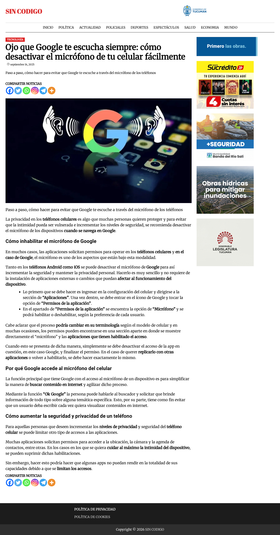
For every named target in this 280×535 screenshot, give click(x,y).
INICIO (48, 27)
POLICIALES (115, 27)
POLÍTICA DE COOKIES (92, 517)
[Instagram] (35, 90)
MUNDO (230, 27)
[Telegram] (43, 90)
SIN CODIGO (24, 11)
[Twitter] (18, 90)
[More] (51, 90)
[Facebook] (10, 90)
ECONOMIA (210, 27)
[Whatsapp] (26, 90)
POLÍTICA (66, 27)
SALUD (190, 27)
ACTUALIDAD (90, 27)
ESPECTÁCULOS (166, 27)
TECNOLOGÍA (15, 39)
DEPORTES (139, 27)
